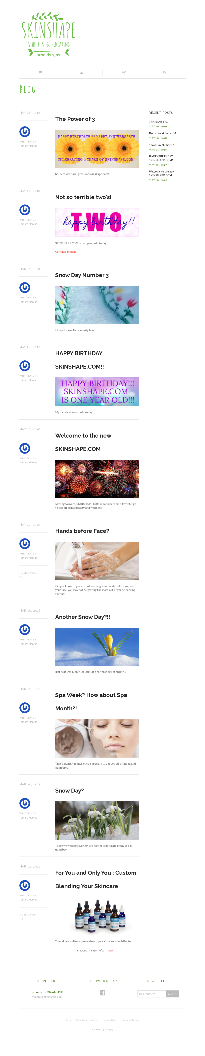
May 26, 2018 (29, 190)
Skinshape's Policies (87, 1020)
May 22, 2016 (29, 524)
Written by (27, 141)
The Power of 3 (75, 119)
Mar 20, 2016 (30, 610)
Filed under (28, 572)
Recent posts (161, 112)
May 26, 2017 (29, 347)
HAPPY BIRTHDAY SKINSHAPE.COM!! (161, 158)
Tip (21, 577)
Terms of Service (131, 1020)
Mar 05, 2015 (29, 866)
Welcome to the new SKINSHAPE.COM (161, 173)
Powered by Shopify (102, 1029)
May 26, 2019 (29, 112)
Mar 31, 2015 (29, 688)
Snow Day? (69, 790)
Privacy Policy (110, 1020)
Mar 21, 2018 (29, 268)
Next (110, 950)
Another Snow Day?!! (82, 617)
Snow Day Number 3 (82, 275)
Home (68, 1020)
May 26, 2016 (29, 429)
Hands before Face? (82, 531)
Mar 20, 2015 (29, 784)
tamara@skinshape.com (47, 997)
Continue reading (65, 251)
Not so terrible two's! (83, 197)
